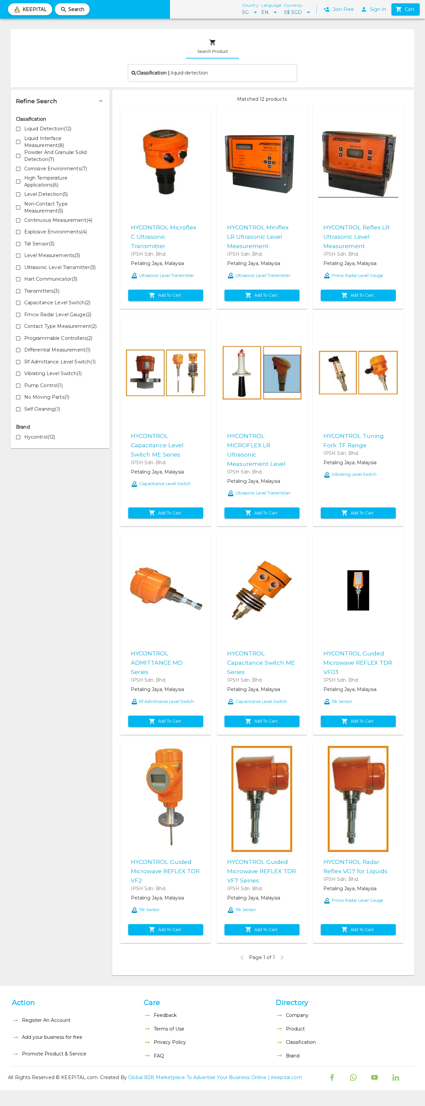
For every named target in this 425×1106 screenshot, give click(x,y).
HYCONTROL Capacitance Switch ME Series (261, 662)
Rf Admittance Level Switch (166, 701)
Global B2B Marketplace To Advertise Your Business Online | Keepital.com (215, 1077)
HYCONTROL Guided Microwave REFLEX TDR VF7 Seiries (261, 871)
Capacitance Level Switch (165, 483)
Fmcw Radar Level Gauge (357, 275)
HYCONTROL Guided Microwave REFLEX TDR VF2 (165, 871)
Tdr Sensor (342, 701)
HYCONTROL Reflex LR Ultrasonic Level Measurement (356, 236)
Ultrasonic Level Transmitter (166, 275)
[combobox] (212, 73)
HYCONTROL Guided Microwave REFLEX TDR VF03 (357, 662)
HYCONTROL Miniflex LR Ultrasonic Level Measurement (258, 236)
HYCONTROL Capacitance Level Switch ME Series (157, 445)
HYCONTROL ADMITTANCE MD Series (157, 662)
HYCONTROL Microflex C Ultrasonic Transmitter (163, 236)
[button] (60, 101)
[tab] (212, 47)
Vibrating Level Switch (354, 474)
